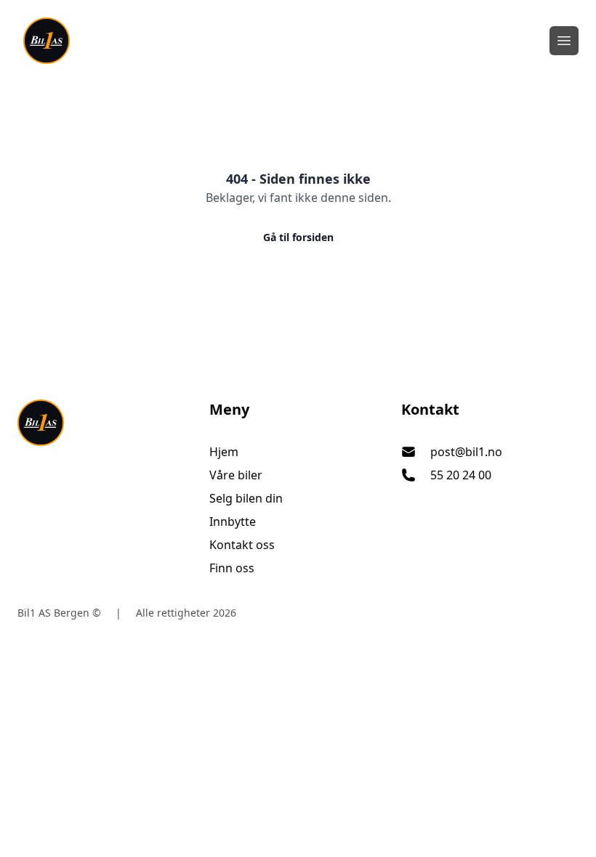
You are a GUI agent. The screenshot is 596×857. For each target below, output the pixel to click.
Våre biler (235, 475)
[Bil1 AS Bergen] (106, 422)
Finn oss (231, 568)
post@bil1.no (466, 452)
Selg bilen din (246, 498)
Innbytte (232, 521)
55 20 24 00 (460, 475)
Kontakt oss (242, 545)
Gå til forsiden (298, 237)
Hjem (223, 452)
